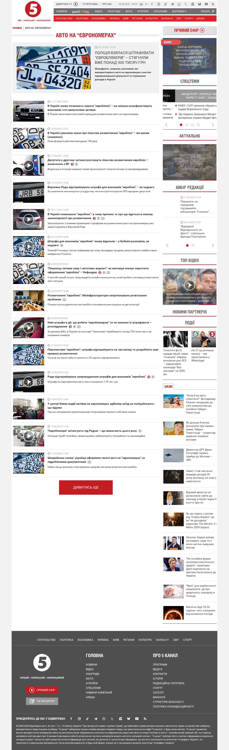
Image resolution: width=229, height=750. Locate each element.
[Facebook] (151, 4)
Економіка (85, 640)
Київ (116, 640)
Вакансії (159, 697)
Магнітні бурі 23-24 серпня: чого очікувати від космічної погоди (200, 610)
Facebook (71, 718)
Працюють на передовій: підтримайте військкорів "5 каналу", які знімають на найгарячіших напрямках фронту (178, 212)
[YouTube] (206, 4)
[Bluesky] (199, 4)
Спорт (187, 640)
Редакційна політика (168, 683)
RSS (145, 718)
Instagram (79, 718)
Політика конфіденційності (173, 706)
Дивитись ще (86, 487)
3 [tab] (192, 125)
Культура (145, 640)
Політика (66, 640)
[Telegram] (172, 4)
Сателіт (158, 692)
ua (141, 4)
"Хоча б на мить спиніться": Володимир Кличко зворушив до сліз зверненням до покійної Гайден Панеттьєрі (200, 404)
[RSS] (213, 4)
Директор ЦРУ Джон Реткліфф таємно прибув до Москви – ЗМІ (199, 455)
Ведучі (157, 669)
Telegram (95, 718)
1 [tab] (181, 125)
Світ (176, 640)
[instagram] (158, 4)
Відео (90, 669)
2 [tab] (187, 125)
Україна (103, 640)
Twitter (112, 718)
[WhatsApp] (179, 4)
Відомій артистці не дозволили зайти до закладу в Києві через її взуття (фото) (201, 497)
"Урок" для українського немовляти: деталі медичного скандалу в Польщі (201, 591)
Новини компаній (99, 692)
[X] (185, 4)
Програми (160, 664)
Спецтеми (93, 688)
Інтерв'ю (92, 683)
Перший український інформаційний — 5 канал (33, 12)
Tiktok (87, 718)
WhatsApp (104, 718)
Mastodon (120, 718)
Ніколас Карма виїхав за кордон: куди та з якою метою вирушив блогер (200, 542)
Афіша (90, 697)
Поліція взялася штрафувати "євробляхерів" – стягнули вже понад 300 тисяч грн (124, 58)
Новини (91, 664)
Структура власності (168, 702)
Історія (158, 678)
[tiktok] (165, 4)
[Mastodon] (192, 4)
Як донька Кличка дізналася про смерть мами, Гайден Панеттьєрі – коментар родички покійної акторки (200, 431)
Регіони (128, 640)
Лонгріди (92, 674)
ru (146, 4)
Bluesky (128, 718)
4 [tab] (198, 125)
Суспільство (46, 640)
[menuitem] (62, 11)
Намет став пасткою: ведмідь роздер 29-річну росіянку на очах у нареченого (201, 476)
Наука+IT (162, 640)
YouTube (137, 718)
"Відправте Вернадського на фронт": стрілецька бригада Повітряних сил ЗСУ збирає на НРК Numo (176, 235)
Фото (89, 678)
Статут (158, 688)
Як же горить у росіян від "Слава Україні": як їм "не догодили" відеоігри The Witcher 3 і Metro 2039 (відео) (201, 520)
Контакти (160, 674)
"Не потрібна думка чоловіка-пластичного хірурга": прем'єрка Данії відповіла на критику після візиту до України (201, 567)
